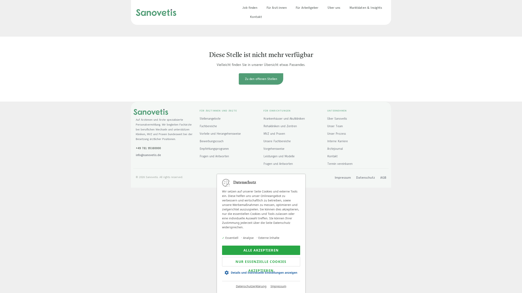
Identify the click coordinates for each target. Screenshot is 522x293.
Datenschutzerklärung (251, 286)
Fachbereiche (208, 126)
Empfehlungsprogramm (214, 149)
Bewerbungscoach (211, 141)
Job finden (250, 7)
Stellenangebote (210, 119)
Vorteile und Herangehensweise (220, 134)
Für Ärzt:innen (277, 7)
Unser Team (335, 126)
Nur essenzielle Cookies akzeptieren (261, 262)
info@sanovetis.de (148, 155)
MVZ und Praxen (274, 134)
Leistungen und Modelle (279, 156)
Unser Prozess (336, 134)
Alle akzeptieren (261, 250)
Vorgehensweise (273, 149)
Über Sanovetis (337, 119)
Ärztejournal (335, 149)
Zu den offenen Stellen (261, 79)
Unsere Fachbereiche (277, 141)
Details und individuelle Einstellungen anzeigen (264, 272)
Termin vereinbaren (340, 164)
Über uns (334, 7)
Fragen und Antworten (214, 156)
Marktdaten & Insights (365, 7)
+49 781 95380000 (148, 148)
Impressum (278, 286)
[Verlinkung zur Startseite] (156, 12)
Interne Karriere (337, 141)
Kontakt (256, 17)
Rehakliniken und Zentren (280, 126)
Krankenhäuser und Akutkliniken (284, 119)
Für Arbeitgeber (307, 7)
